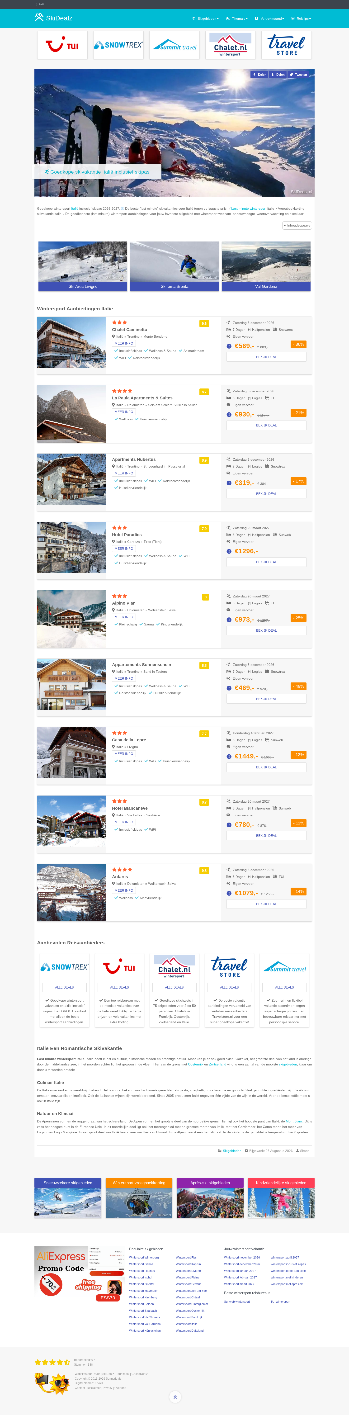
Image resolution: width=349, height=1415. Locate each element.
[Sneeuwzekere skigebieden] (67, 1203)
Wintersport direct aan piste (288, 1271)
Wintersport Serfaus (188, 1284)
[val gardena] (266, 261)
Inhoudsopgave (299, 225)
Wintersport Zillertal (141, 1284)
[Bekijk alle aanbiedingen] (62, 45)
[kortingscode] (79, 1271)
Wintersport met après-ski (287, 1284)
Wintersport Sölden (141, 1304)
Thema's (238, 18)
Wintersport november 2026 (242, 1257)
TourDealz (122, 1374)
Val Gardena (266, 286)
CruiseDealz (140, 1374)
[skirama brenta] (174, 261)
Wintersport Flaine (187, 1277)
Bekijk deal (266, 357)
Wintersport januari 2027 (240, 1271)
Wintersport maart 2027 (239, 1284)
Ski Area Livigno (83, 286)
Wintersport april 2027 (285, 1257)
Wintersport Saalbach (143, 1310)
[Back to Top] (175, 1397)
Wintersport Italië (187, 1324)
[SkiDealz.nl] (53, 1362)
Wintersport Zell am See (191, 1290)
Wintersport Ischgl (140, 1277)
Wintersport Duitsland (190, 1330)
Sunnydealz (113, 1378)
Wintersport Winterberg (144, 1257)
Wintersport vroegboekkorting (139, 1183)
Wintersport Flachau (142, 1271)
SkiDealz (108, 1374)
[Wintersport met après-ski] (210, 1203)
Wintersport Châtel (188, 1297)
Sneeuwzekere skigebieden (68, 1183)
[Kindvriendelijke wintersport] (281, 1203)
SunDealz (93, 1374)
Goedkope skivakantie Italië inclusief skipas (100, 172)
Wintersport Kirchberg (143, 1297)
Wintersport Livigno (188, 1271)
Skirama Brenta (174, 286)
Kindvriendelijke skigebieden (281, 1183)
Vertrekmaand (271, 18)
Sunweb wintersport (237, 1301)
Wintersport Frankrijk (189, 1317)
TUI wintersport (280, 1301)
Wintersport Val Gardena (145, 1324)
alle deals (64, 987)
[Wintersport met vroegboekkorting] (139, 1203)
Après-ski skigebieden (210, 1183)
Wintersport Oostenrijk (190, 1310)
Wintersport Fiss (186, 1257)
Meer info (124, 343)
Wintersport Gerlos (141, 1264)
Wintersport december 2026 (242, 1264)
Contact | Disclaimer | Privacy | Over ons (100, 1388)
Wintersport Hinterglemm (192, 1304)
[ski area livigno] (82, 261)
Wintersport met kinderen (287, 1277)
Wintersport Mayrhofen (143, 1290)
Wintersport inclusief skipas (288, 1264)
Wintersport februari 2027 (240, 1277)
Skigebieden (207, 18)
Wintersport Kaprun (188, 1264)
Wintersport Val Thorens (144, 1317)
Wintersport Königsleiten (145, 1330)
